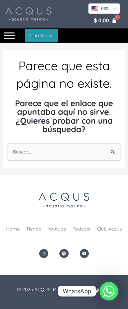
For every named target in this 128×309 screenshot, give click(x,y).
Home (13, 229)
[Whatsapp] (109, 291)
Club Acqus (109, 229)
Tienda (34, 229)
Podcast (81, 229)
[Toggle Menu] (9, 36)
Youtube (57, 229)
